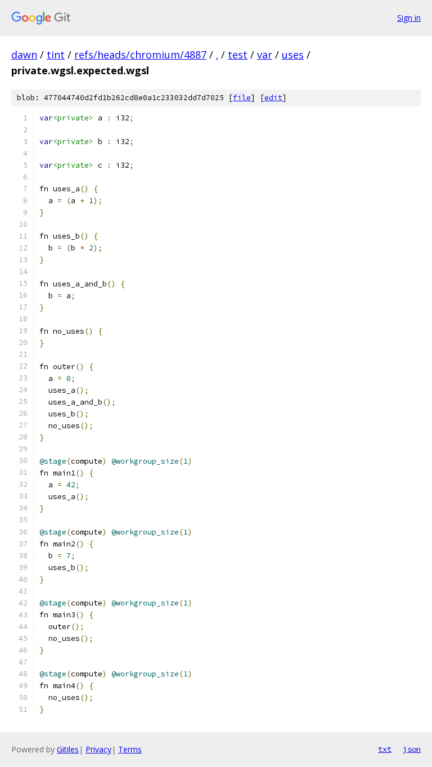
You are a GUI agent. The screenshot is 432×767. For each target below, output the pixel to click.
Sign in (409, 17)
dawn (24, 54)
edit (273, 97)
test (238, 54)
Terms (130, 749)
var (264, 54)
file (242, 97)
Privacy (98, 749)
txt (385, 749)
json (412, 749)
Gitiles (68, 749)
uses (293, 54)
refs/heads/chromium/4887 (140, 54)
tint (56, 54)
